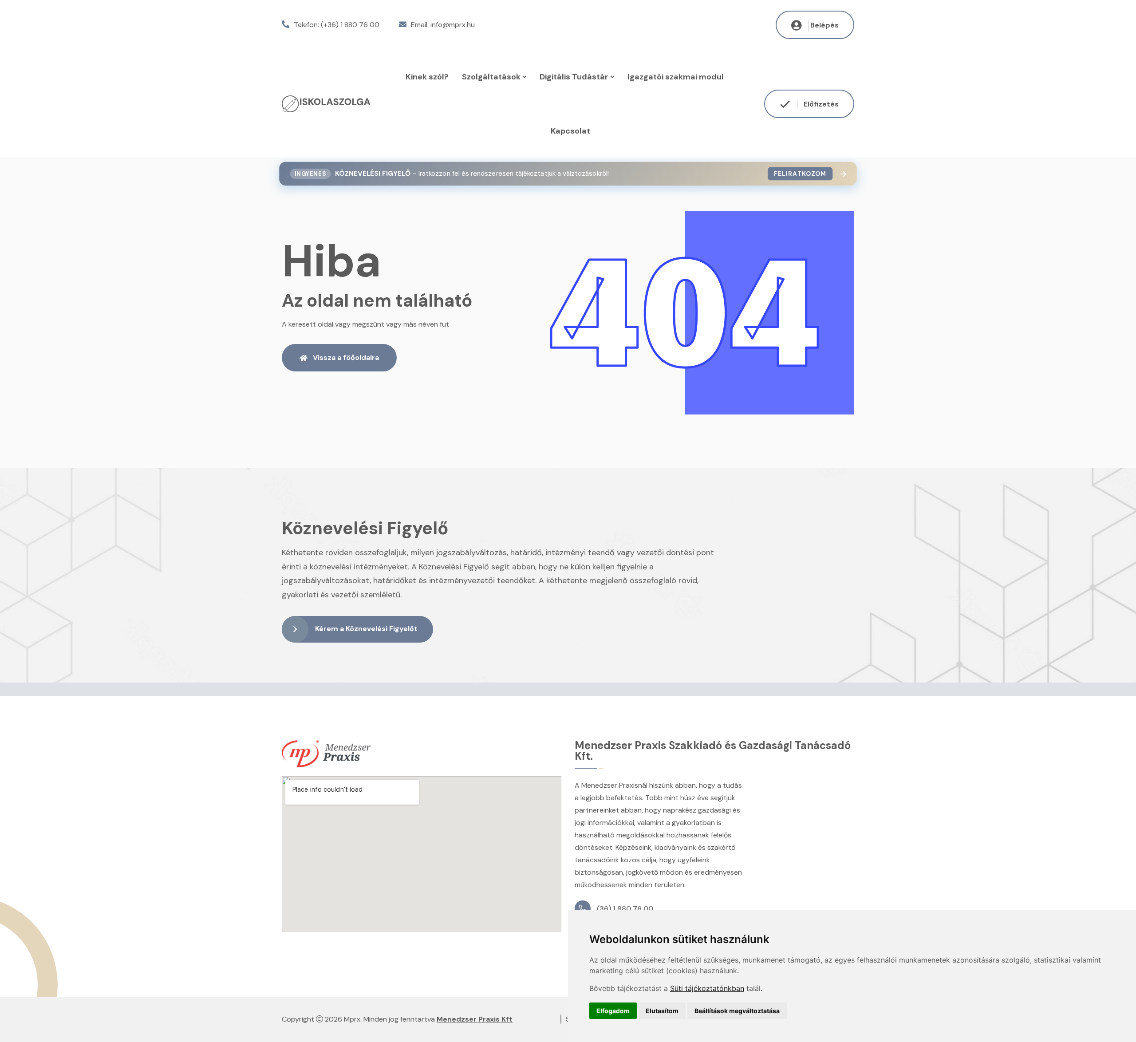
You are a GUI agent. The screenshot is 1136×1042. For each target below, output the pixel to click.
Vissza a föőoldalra (346, 357)
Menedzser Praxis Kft (475, 1019)
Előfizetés (820, 104)
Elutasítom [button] (662, 1010)
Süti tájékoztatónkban (707, 988)
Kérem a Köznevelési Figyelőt (366, 628)
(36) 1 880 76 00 (625, 908)
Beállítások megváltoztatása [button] (737, 1010)
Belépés (824, 25)
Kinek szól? (427, 76)
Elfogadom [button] (613, 1010)
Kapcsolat (570, 131)
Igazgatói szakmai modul (675, 76)
